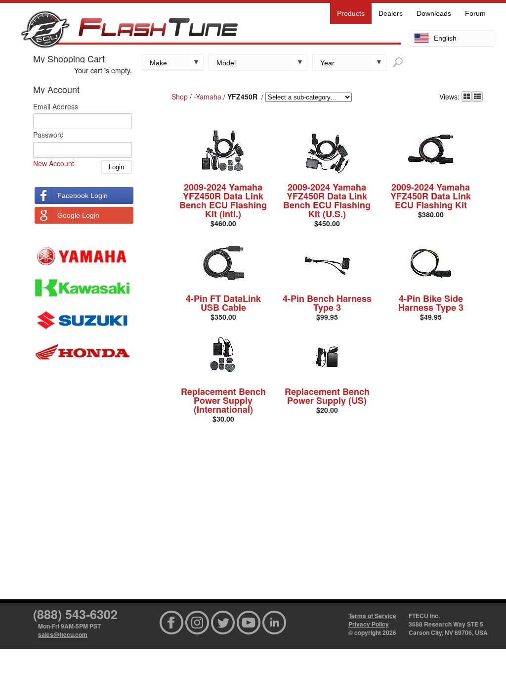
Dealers (391, 13)
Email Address (55, 106)
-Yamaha (207, 96)
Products (351, 13)
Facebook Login (82, 195)
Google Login (78, 215)
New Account (53, 163)
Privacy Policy (368, 624)
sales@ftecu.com (62, 634)
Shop (179, 96)
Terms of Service (372, 615)
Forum (475, 13)
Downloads (434, 13)
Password (48, 135)
